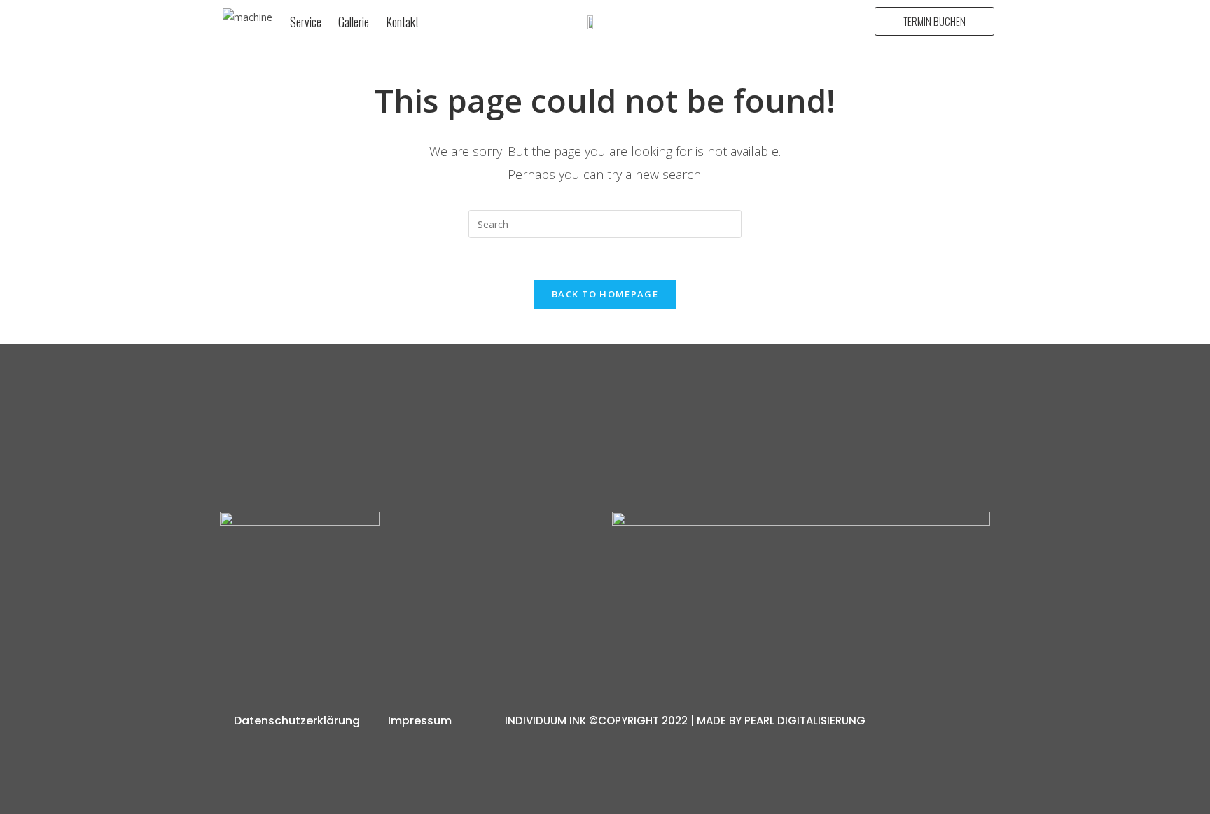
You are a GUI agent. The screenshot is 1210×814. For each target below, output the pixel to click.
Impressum (420, 721)
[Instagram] (380, 632)
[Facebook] (438, 632)
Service (305, 22)
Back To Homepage (605, 294)
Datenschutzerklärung (297, 721)
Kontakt (402, 22)
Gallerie (353, 22)
